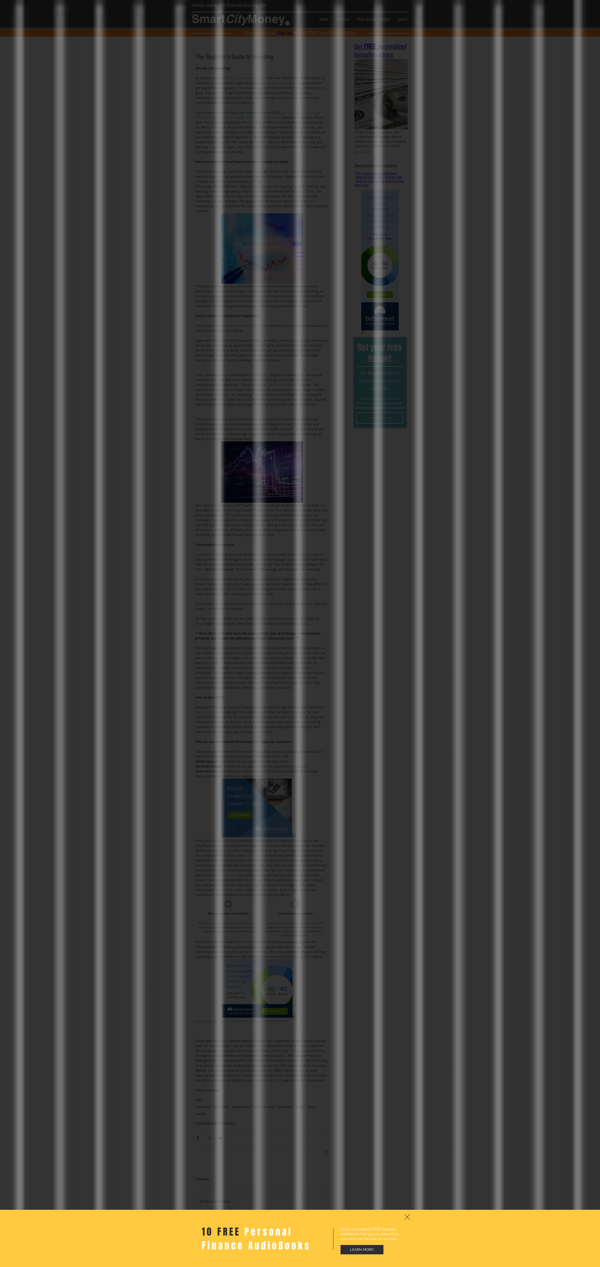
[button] (407, 1217)
